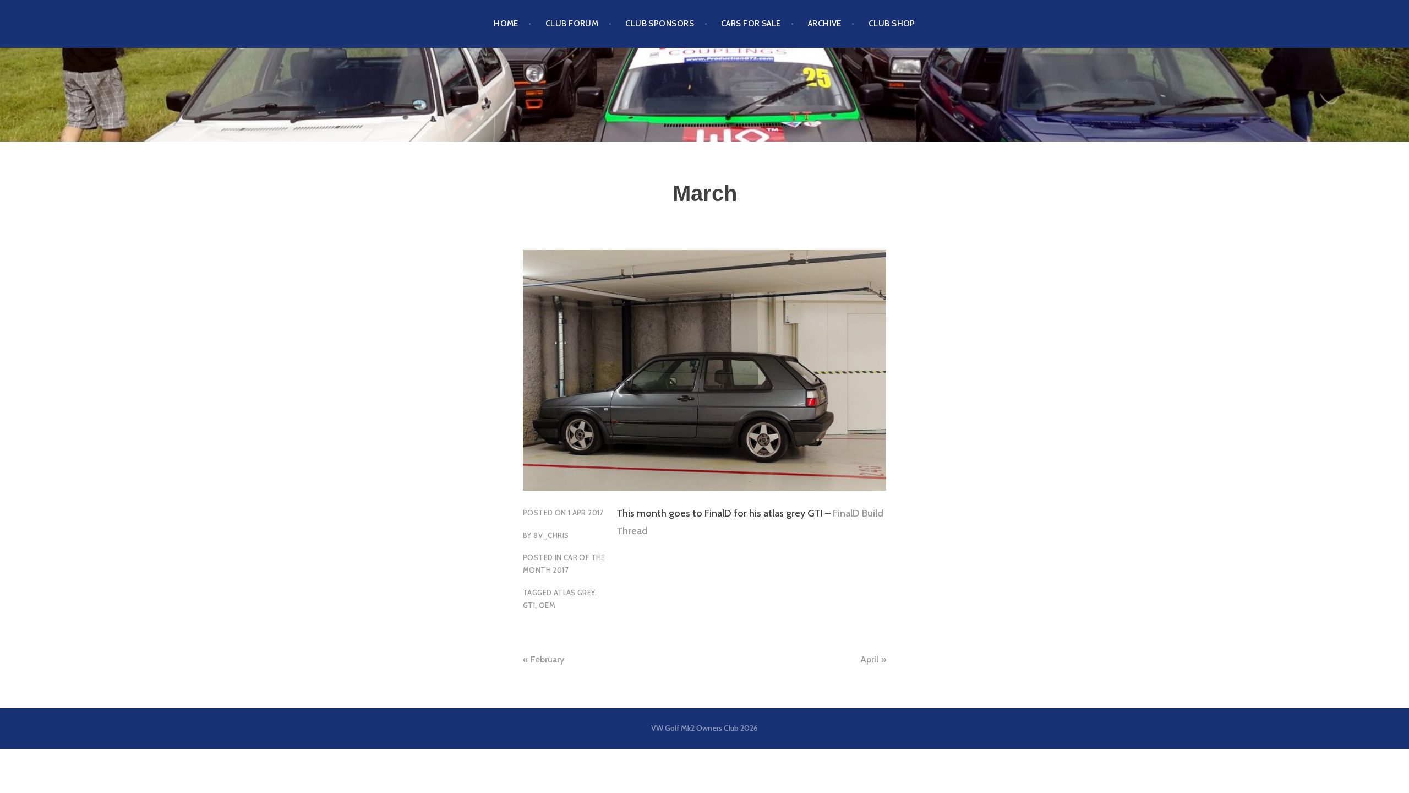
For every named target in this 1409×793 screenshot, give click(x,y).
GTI (529, 605)
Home (506, 24)
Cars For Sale (751, 24)
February (547, 659)
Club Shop (892, 24)
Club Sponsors (659, 24)
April (869, 659)
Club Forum (572, 24)
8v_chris (551, 535)
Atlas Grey (574, 592)
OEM (547, 605)
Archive (825, 24)
